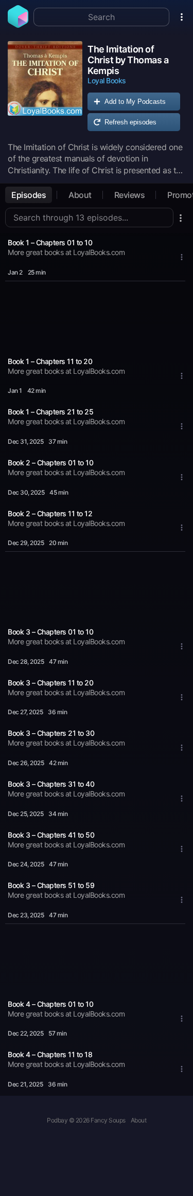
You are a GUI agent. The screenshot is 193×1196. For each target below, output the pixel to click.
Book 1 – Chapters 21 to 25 (50, 411)
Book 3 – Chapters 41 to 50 (51, 834)
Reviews (129, 195)
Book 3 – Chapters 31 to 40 (51, 784)
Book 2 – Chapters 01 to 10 (50, 462)
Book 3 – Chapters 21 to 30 (51, 733)
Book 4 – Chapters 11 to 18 (50, 1054)
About (80, 195)
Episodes (28, 195)
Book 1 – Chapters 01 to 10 (50, 242)
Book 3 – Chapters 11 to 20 (50, 682)
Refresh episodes (130, 122)
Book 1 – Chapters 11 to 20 (50, 361)
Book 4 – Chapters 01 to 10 (50, 1004)
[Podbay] (18, 25)
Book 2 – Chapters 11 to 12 (50, 513)
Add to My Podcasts (135, 101)
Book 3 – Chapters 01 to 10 (50, 631)
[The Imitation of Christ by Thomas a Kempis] (45, 88)
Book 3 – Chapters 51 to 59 (51, 885)
